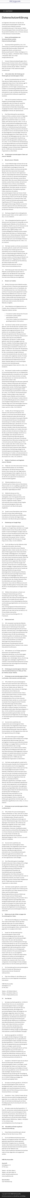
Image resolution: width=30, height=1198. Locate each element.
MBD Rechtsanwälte (16, 1193)
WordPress (16, 1196)
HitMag (23, 1196)
